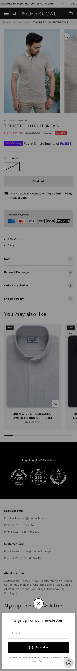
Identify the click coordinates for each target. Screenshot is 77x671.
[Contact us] (69, 663)
